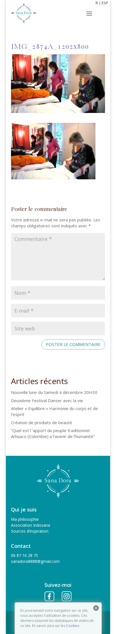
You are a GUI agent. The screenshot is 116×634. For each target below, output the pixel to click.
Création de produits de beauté (41, 422)
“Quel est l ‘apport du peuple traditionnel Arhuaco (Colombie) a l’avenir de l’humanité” (53, 433)
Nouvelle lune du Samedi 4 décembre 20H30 (54, 392)
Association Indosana (30, 525)
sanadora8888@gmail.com (35, 561)
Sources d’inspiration (29, 531)
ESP (105, 2)
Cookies (72, 625)
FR (96, 2)
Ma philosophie (25, 519)
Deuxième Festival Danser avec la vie (47, 400)
